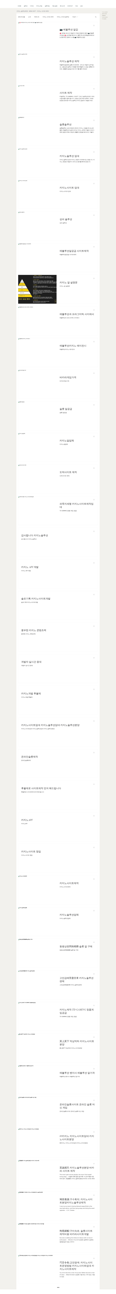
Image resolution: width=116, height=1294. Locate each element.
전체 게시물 (21, 17)
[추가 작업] (94, 25)
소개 (29, 17)
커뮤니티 (36, 17)
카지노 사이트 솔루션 (63, 17)
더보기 (74, 17)
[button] (55, 6)
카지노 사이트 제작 (48, 17)
